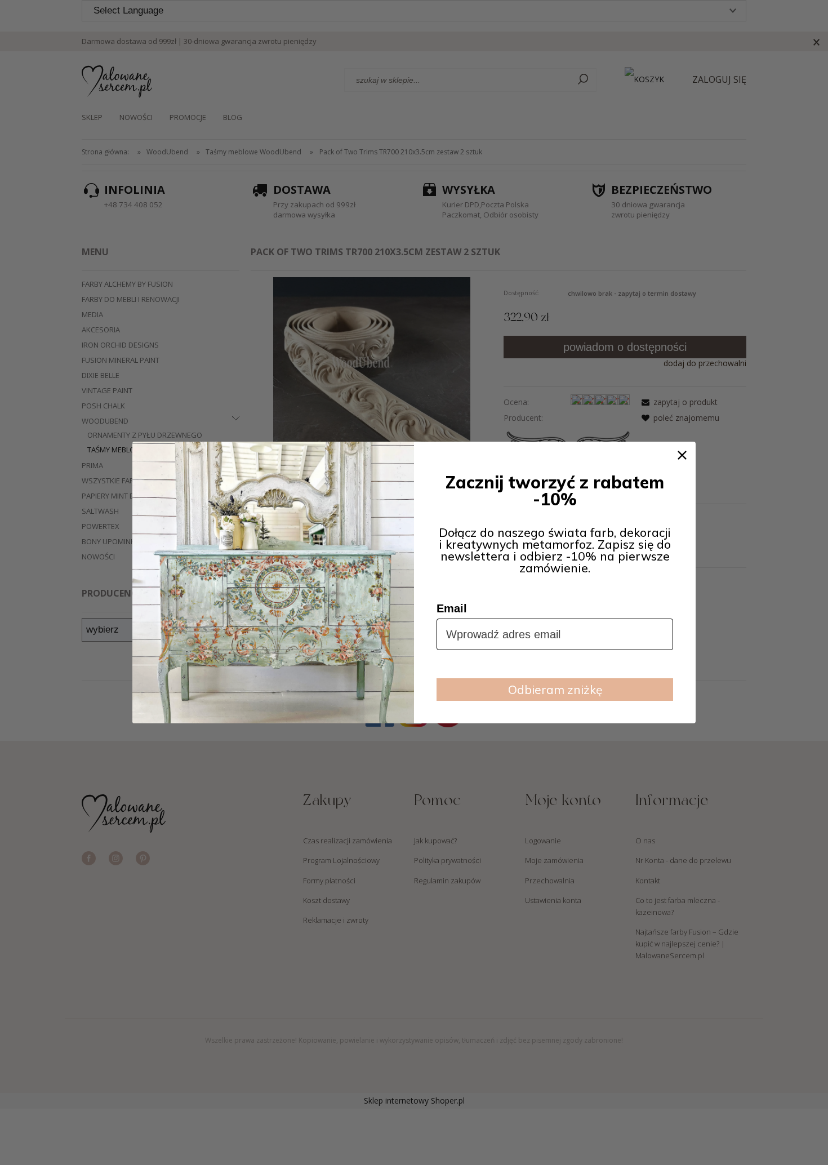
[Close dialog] (682, 455)
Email (452, 608)
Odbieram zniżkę (555, 689)
